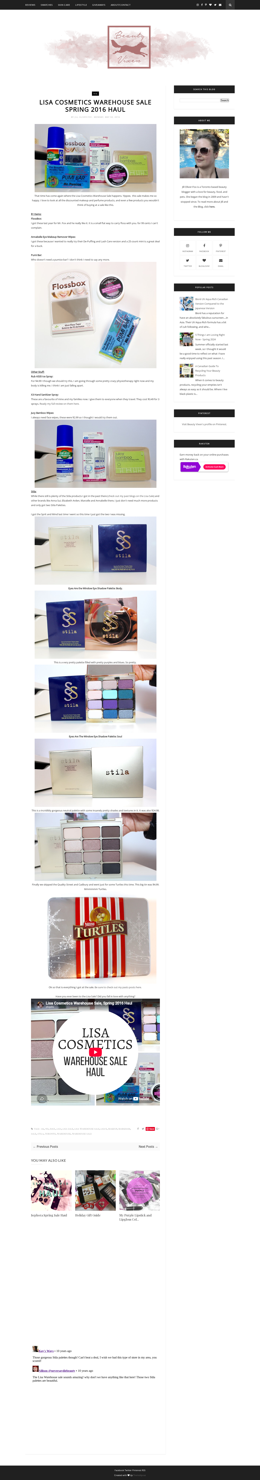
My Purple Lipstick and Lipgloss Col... (135, 1217)
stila (40, 1134)
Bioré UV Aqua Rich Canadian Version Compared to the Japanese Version (211, 303)
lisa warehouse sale (87, 1129)
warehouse (64, 1134)
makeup (112, 1129)
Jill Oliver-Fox (84, 117)
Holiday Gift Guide (87, 1215)
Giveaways (98, 5)
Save (151, 1128)
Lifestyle (81, 5)
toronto (50, 1134)
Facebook (204, 251)
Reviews (30, 5)
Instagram (187, 251)
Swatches (47, 5)
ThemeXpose (139, 1475)
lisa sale (68, 1129)
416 (95, 93)
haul (53, 1129)
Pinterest (221, 251)
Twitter (188, 266)
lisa (59, 1129)
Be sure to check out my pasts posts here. (118, 987)
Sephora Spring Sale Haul (49, 1215)
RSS (143, 1470)
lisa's (104, 1129)
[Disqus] (95, 1288)
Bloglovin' (204, 266)
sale (33, 1134)
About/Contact (121, 5)
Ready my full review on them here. (59, 403)
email (220, 266)
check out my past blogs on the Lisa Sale (131, 496)
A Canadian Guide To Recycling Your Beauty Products (207, 370)
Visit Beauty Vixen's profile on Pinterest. (204, 424)
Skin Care (64, 5)
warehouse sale (82, 1134)
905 (47, 1129)
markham (124, 1129)
